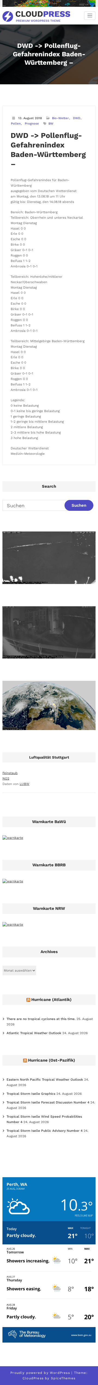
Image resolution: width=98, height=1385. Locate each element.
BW (50, 123)
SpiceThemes (63, 1378)
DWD (76, 118)
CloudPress (33, 1378)
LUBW (24, 784)
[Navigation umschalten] (90, 15)
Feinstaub (10, 773)
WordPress (60, 1373)
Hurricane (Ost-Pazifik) (51, 1060)
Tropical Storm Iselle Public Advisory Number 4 (44, 1131)
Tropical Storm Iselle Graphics (31, 1094)
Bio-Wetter (60, 118)
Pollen (16, 123)
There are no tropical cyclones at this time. (41, 1019)
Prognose (32, 123)
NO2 (5, 778)
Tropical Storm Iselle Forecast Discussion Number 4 (48, 1102)
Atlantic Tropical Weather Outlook (34, 1033)
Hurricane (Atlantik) (51, 999)
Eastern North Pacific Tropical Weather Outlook (45, 1079)
